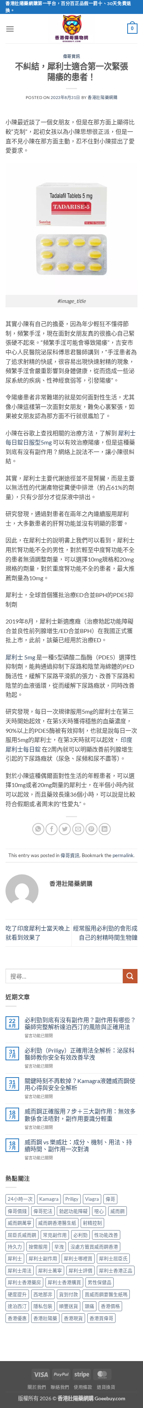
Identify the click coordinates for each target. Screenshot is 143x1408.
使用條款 (83, 1387)
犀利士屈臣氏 (113, 1258)
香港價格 (110, 1306)
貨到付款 (68, 1294)
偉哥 (110, 1199)
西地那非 (42, 1294)
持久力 (15, 1247)
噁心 (99, 1211)
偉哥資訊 (71, 56)
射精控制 (92, 1223)
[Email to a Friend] (78, 829)
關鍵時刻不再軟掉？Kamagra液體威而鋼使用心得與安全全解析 (80, 1084)
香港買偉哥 (101, 1318)
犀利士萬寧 (50, 1270)
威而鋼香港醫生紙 (57, 1223)
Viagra (92, 1199)
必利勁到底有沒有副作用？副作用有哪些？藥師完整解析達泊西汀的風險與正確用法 (80, 1023)
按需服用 (38, 1247)
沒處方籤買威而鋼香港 (94, 1247)
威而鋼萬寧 (20, 1223)
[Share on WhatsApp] (38, 829)
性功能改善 (106, 1235)
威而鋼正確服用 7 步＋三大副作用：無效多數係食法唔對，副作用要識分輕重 (80, 1115)
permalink (123, 855)
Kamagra (49, 1199)
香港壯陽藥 (45, 1318)
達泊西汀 (17, 1306)
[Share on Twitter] (65, 829)
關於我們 (36, 1387)
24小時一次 (20, 1199)
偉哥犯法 (42, 1211)
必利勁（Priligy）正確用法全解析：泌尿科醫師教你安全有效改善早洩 (80, 1054)
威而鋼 (117, 1211)
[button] (10, 29)
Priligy (71, 1199)
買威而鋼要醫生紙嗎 (106, 1294)
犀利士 (14, 657)
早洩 (59, 1247)
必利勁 (80, 1235)
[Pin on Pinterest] (91, 829)
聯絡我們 (60, 1387)
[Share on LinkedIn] (105, 829)
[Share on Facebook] (51, 829)
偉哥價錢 (17, 1211)
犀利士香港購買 (64, 1282)
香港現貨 (73, 1318)
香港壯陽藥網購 (102, 97)
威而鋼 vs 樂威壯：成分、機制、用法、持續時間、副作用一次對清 (78, 1145)
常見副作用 (55, 1235)
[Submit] (130, 976)
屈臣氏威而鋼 (22, 1235)
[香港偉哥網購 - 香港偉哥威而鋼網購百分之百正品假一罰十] (71, 28)
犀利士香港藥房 (24, 1282)
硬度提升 (17, 1294)
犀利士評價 (80, 1270)
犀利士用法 (20, 1270)
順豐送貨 (68, 1306)
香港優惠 (17, 1318)
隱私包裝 (42, 1306)
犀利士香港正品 (115, 1270)
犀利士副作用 (43, 1258)
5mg (29, 657)
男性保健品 (99, 1282)
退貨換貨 (106, 1387)
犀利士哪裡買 (78, 1258)
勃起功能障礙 (73, 1211)
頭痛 (89, 1306)
